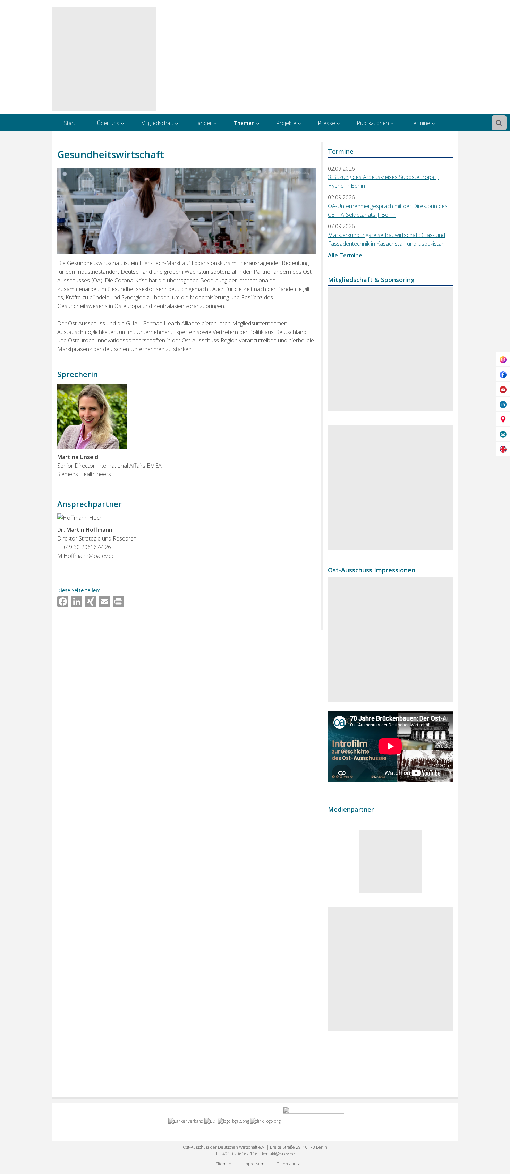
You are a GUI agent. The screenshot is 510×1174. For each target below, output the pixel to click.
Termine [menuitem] (420, 122)
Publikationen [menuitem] (373, 122)
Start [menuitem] (69, 122)
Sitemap (223, 1164)
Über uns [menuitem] (108, 122)
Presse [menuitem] (326, 122)
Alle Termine (345, 255)
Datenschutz (288, 1164)
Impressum (253, 1164)
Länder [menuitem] (203, 122)
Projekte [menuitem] (286, 122)
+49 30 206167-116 (238, 1154)
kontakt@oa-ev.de (278, 1154)
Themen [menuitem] (244, 122)
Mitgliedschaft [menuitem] (157, 122)
